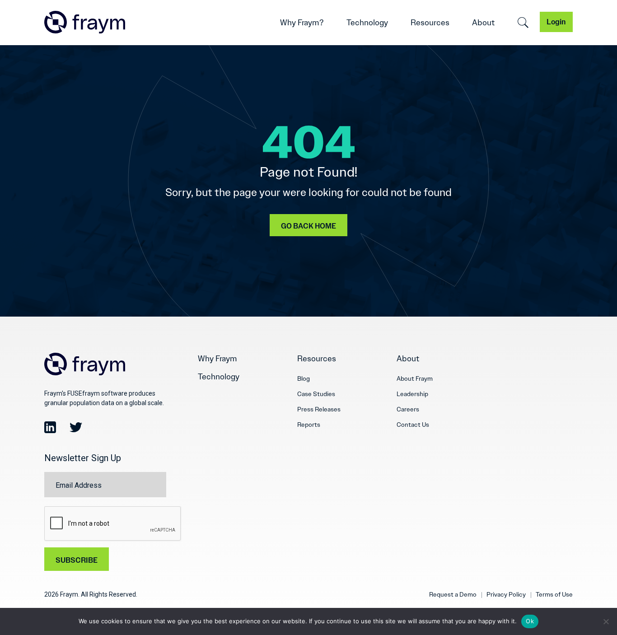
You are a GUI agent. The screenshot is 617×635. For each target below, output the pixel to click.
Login (556, 22)
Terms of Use (554, 594)
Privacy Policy (506, 594)
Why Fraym (217, 358)
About (483, 22)
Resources (430, 22)
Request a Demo (453, 594)
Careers (408, 409)
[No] (605, 621)
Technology (367, 22)
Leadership (412, 394)
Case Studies (316, 394)
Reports (308, 424)
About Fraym (415, 378)
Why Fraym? (302, 22)
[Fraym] (84, 22)
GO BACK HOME (308, 226)
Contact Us (413, 424)
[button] (523, 22)
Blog (303, 378)
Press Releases (319, 409)
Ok (530, 621)
